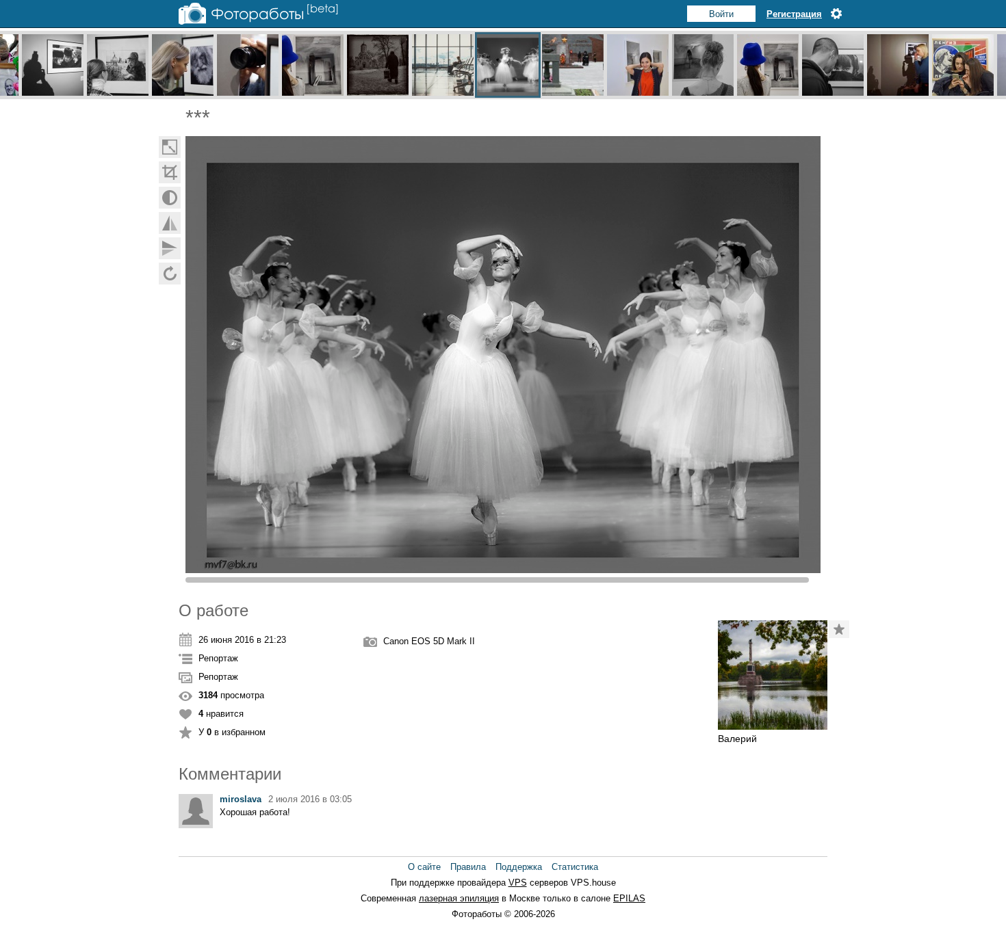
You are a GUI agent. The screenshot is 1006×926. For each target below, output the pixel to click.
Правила (468, 867)
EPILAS (629, 898)
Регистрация (794, 14)
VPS (517, 882)
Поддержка (518, 867)
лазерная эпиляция (459, 898)
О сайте (424, 867)
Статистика (575, 867)
